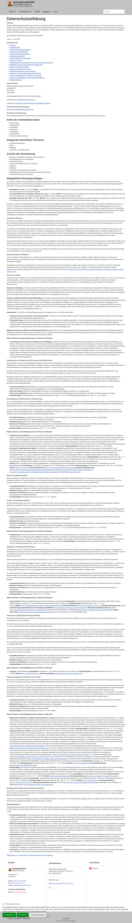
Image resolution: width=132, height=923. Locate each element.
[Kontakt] (49, 11)
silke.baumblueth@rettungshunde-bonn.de (20, 109)
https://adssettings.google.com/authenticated (98, 610)
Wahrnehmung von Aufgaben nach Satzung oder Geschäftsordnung (31, 62)
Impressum (66, 918)
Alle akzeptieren (9, 915)
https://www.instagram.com (30, 673)
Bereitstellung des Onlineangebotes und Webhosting (26, 65)
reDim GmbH (72, 920)
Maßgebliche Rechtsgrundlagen (20, 54)
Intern (56, 11)
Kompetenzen (24, 11)
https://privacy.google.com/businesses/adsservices (36, 612)
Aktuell (37, 11)
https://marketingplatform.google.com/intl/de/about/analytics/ (42, 605)
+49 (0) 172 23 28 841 (19, 881)
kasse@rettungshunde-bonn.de (63, 883)
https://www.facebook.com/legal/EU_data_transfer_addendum (47, 759)
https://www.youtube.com (91, 780)
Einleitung (13, 45)
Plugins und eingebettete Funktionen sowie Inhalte (25, 75)
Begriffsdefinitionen (16, 80)
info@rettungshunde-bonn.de (26, 100)
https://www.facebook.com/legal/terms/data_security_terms (29, 748)
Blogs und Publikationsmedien (19, 67)
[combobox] (114, 12)
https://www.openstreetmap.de (60, 776)
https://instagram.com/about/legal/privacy (68, 673)
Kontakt (45, 11)
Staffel (11, 11)
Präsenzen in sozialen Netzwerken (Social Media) (25, 73)
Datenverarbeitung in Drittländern (20, 58)
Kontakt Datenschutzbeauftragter (20, 50)
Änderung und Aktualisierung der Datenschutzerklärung (27, 78)
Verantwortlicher (15, 47)
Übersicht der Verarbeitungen (19, 52)
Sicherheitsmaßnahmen (17, 56)
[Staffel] (15, 11)
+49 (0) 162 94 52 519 (19, 892)
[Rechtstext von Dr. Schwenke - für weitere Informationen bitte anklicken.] (30, 855)
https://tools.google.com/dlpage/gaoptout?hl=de (30, 610)
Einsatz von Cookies (16, 60)
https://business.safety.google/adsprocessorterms (71, 608)
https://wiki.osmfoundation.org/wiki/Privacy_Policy (101, 776)
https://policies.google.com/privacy (89, 605)
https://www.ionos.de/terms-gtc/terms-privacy (59, 468)
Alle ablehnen (22, 915)
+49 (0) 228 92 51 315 (18, 883)
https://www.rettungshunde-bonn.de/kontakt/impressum (32, 103)
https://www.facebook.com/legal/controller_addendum (27, 746)
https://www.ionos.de (22, 468)
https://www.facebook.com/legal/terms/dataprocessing (70, 754)
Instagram (94, 868)
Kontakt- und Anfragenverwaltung (20, 69)
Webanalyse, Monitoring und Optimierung (23, 71)
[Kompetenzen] (30, 11)
